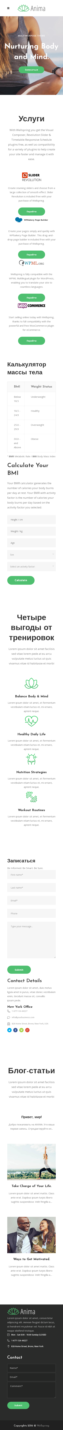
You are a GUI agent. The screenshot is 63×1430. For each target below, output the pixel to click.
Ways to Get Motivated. (31, 1259)
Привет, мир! (31, 1117)
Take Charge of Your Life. (32, 1186)
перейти (32, 211)
